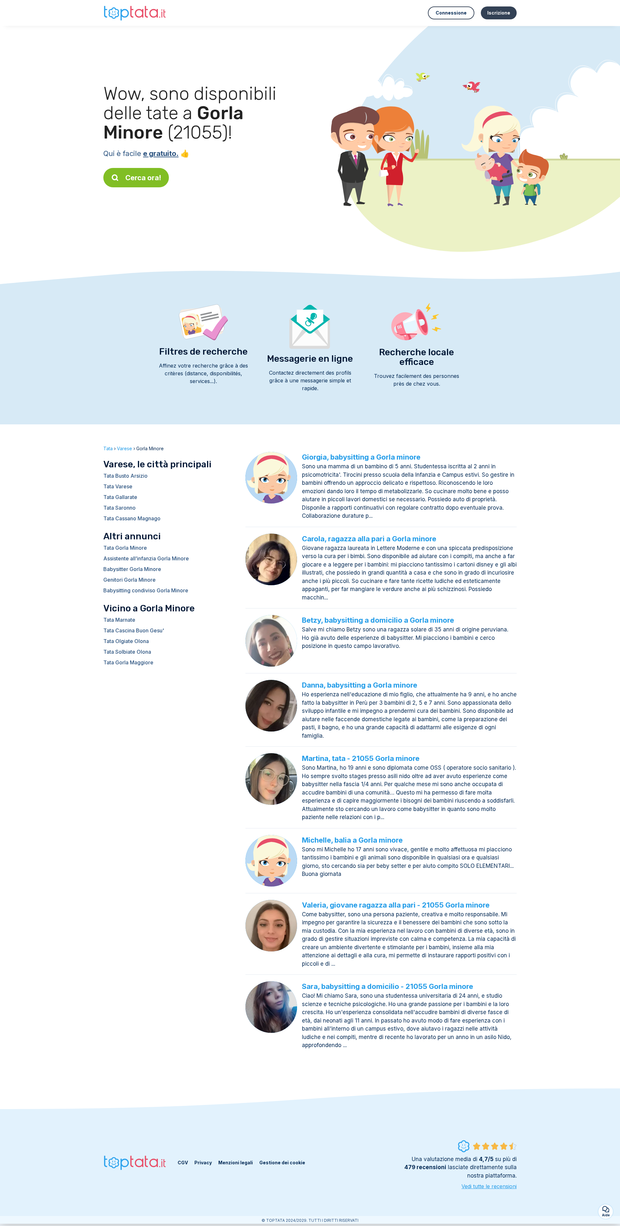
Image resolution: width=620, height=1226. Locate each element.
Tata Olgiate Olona (126, 641)
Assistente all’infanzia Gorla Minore (146, 558)
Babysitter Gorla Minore (132, 569)
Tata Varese (117, 486)
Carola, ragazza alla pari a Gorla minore (369, 539)
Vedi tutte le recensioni (489, 1186)
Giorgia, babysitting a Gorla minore (361, 457)
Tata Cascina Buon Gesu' (133, 630)
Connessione (451, 13)
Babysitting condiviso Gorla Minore (145, 590)
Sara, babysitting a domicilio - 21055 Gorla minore (387, 986)
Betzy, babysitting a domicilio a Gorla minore (378, 620)
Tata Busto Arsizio (125, 476)
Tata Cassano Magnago (131, 518)
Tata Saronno (119, 507)
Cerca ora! (143, 177)
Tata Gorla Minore (125, 548)
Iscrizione (498, 13)
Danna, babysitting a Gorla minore (359, 685)
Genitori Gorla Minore (129, 580)
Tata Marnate (119, 620)
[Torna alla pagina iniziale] (135, 12)
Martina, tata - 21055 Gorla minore (360, 758)
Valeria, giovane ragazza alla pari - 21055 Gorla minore (396, 905)
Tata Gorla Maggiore (128, 662)
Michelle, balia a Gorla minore (352, 840)
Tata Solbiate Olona (127, 652)
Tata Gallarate (120, 497)
